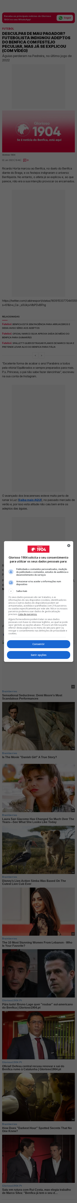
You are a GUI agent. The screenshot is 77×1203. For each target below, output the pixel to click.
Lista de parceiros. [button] (27, 614)
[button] (38, 591)
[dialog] (38, 601)
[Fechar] (68, 545)
